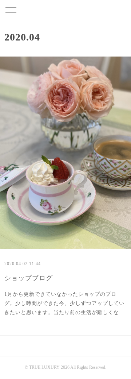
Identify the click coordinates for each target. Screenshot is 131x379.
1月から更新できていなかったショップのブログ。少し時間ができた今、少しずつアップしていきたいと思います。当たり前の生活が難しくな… (64, 303)
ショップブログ (28, 278)
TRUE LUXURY (65, 11)
